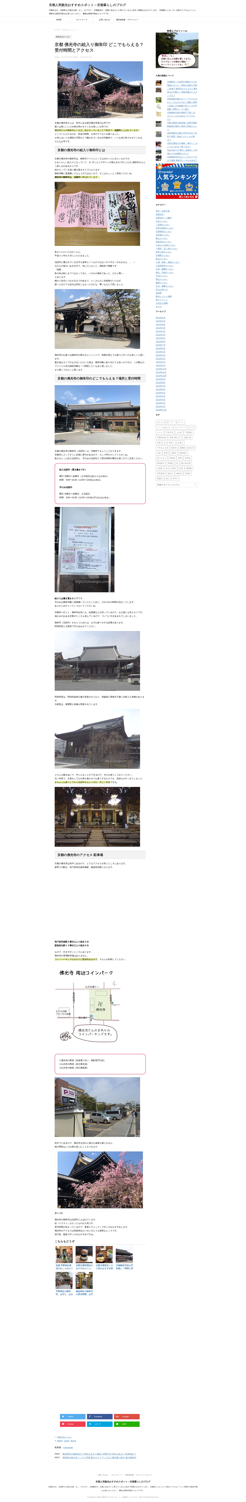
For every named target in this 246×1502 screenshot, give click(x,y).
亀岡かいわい (162, 283)
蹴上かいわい (162, 238)
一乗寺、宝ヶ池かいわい (167, 248)
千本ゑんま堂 (162, 448)
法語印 (66, 1441)
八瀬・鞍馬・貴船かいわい (168, 262)
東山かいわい (162, 259)
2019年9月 (160, 379)
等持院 (187, 473)
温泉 (181, 468)
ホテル (159, 306)
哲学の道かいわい (164, 252)
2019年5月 (160, 393)
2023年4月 (160, 321)
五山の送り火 (162, 289)
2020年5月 (160, 352)
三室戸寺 (169, 432)
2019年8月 (160, 382)
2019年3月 (160, 400)
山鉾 (159, 453)
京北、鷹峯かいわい (165, 286)
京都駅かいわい (163, 255)
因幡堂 (182, 448)
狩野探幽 (160, 473)
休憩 (159, 443)
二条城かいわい (163, 225)
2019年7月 (160, 386)
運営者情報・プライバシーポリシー (127, 21)
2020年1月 (160, 365)
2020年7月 (160, 345)
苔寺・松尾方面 (163, 211)
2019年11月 (161, 372)
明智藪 (172, 458)
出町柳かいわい (163, 235)
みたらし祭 (161, 422)
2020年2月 (160, 362)
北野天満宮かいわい (165, 228)
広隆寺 (173, 453)
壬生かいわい (162, 221)
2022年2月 (160, 331)
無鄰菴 (189, 468)
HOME (59, 20)
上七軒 (179, 432)
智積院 (170, 463)
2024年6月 (160, 318)
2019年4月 (160, 396)
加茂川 (180, 443)
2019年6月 (160, 389)
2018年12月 (161, 410)
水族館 (160, 468)
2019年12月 (161, 369)
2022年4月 (160, 328)
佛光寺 (73, 1441)
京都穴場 (187, 438)
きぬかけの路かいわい (166, 245)
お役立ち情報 (162, 303)
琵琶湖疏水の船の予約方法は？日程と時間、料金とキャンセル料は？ (182, 136)
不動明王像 (161, 438)
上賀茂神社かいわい (165, 265)
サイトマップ (81, 20)
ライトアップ (180, 427)
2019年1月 (160, 406)
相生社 (170, 473)
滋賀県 (159, 293)
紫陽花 (160, 478)
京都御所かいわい (164, 231)
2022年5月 (160, 324)
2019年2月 (160, 403)
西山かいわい (162, 279)
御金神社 (183, 453)
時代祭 (187, 458)
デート (181, 422)
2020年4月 (160, 355)
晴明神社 (160, 463)
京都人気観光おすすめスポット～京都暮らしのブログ (87, 5)
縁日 (167, 478)
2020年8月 (160, 341)
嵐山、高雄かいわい (165, 272)
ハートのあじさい (164, 427)
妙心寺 (191, 448)
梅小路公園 (185, 463)
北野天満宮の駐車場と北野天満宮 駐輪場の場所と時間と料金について (182, 126)
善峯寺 (174, 448)
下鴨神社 (188, 432)
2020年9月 (160, 338)
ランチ (192, 427)
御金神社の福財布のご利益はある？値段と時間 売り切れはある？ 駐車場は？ (99, 1454)
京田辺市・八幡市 (164, 218)
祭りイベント (162, 300)
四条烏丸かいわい (64, 1437)
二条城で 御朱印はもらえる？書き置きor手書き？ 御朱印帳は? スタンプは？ (182, 92)
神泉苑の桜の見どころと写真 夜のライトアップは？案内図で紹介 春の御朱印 (99, 1457)
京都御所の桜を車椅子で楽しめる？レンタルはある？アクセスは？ (181, 116)
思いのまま (161, 458)
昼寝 (180, 458)
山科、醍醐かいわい (165, 269)
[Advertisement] (100, 1329)
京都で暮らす (175, 438)
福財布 (179, 473)
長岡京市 (160, 214)
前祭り (171, 443)
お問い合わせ (104, 20)
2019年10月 (161, 376)
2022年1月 (160, 335)
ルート (160, 432)
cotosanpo (68, 1447)
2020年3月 (160, 359)
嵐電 (166, 453)
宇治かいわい (162, 276)
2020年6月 (160, 348)
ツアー (172, 422)
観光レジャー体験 (164, 296)
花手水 (175, 478)
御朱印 (60, 1441)
